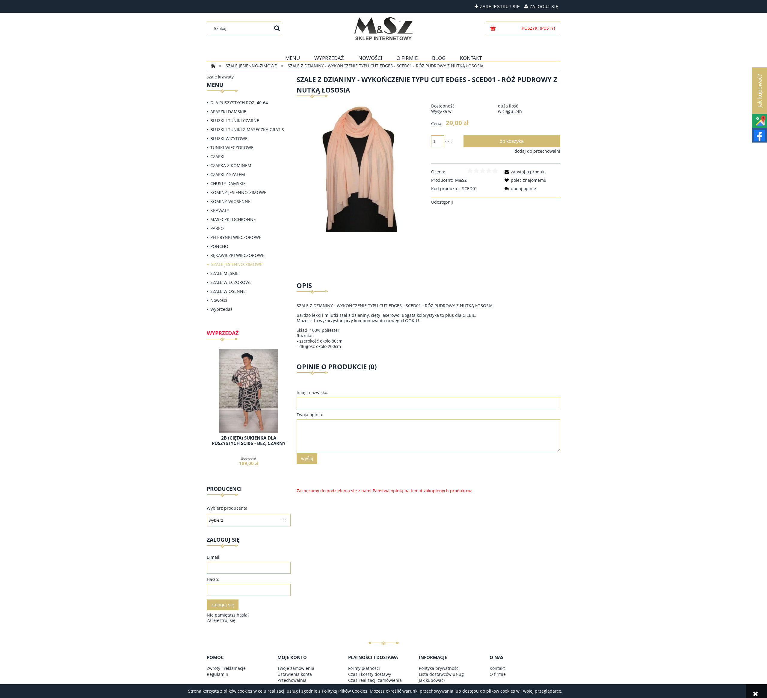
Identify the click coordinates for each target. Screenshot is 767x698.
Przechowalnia (292, 680)
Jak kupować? (432, 680)
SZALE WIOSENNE (228, 291)
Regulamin (217, 674)
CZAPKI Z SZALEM (227, 174)
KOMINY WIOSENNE (230, 201)
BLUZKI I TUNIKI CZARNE (234, 120)
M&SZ (461, 180)
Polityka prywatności (439, 668)
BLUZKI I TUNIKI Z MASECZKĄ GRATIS (247, 129)
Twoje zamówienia (295, 668)
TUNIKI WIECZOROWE (231, 147)
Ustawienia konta (294, 674)
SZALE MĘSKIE (224, 273)
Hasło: (213, 579)
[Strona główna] (383, 28)
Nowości (218, 300)
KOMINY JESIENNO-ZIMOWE (238, 192)
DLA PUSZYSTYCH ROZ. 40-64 (239, 102)
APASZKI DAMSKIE (228, 111)
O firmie (498, 674)
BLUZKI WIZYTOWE (228, 138)
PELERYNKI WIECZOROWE (235, 237)
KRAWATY (219, 210)
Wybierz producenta (227, 508)
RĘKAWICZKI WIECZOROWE (237, 255)
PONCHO (219, 246)
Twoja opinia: (310, 414)
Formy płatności (364, 668)
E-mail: (214, 557)
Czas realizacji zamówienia (375, 680)
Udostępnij (442, 202)
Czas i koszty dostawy (369, 674)
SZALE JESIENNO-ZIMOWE (236, 264)
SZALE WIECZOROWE (231, 282)
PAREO (217, 228)
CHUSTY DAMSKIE (228, 183)
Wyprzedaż (221, 309)
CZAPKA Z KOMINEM (230, 165)
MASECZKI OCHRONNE (233, 219)
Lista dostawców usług (441, 674)
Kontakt (497, 668)
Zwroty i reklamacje (226, 668)
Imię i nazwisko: (312, 392)
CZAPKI (217, 156)
